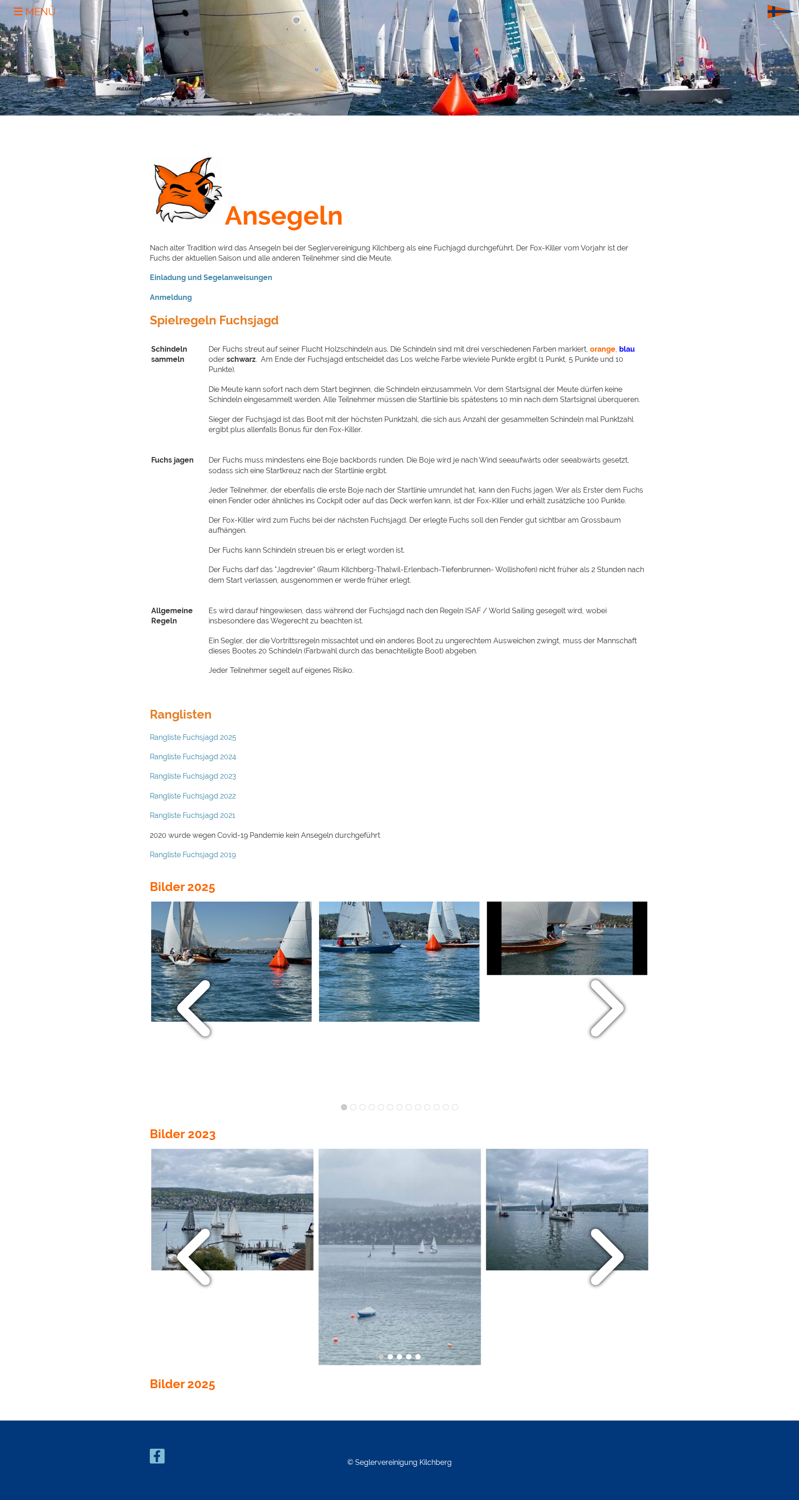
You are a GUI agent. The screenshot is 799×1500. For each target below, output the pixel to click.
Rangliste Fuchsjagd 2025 (193, 737)
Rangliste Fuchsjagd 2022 (193, 796)
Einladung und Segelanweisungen (211, 277)
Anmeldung (171, 297)
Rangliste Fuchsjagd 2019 (194, 854)
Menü (39, 12)
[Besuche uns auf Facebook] (157, 1458)
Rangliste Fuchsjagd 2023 (193, 776)
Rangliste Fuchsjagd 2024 (193, 756)
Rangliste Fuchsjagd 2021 (192, 815)
